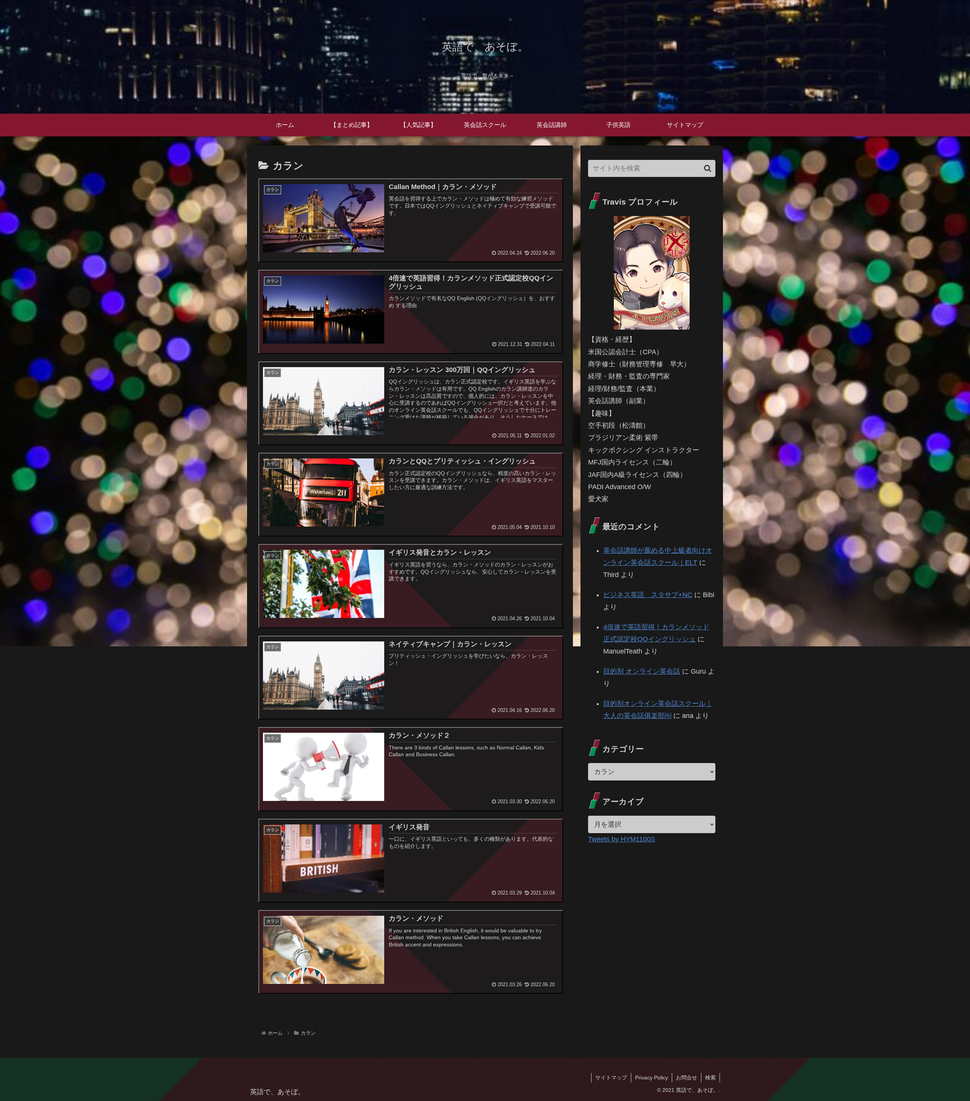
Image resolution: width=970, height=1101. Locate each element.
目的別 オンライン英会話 (641, 671)
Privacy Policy (651, 1077)
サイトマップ (611, 1077)
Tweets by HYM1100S (621, 839)
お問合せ (686, 1077)
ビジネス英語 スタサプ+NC (647, 595)
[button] (707, 168)
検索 (710, 1077)
